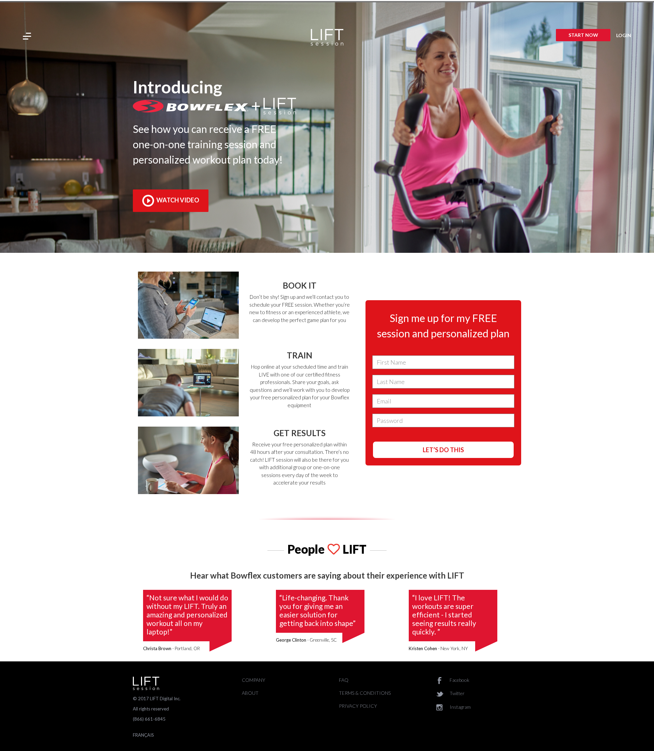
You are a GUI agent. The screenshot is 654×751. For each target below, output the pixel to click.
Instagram (460, 707)
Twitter (457, 693)
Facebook (459, 680)
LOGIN (623, 35)
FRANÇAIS (143, 735)
